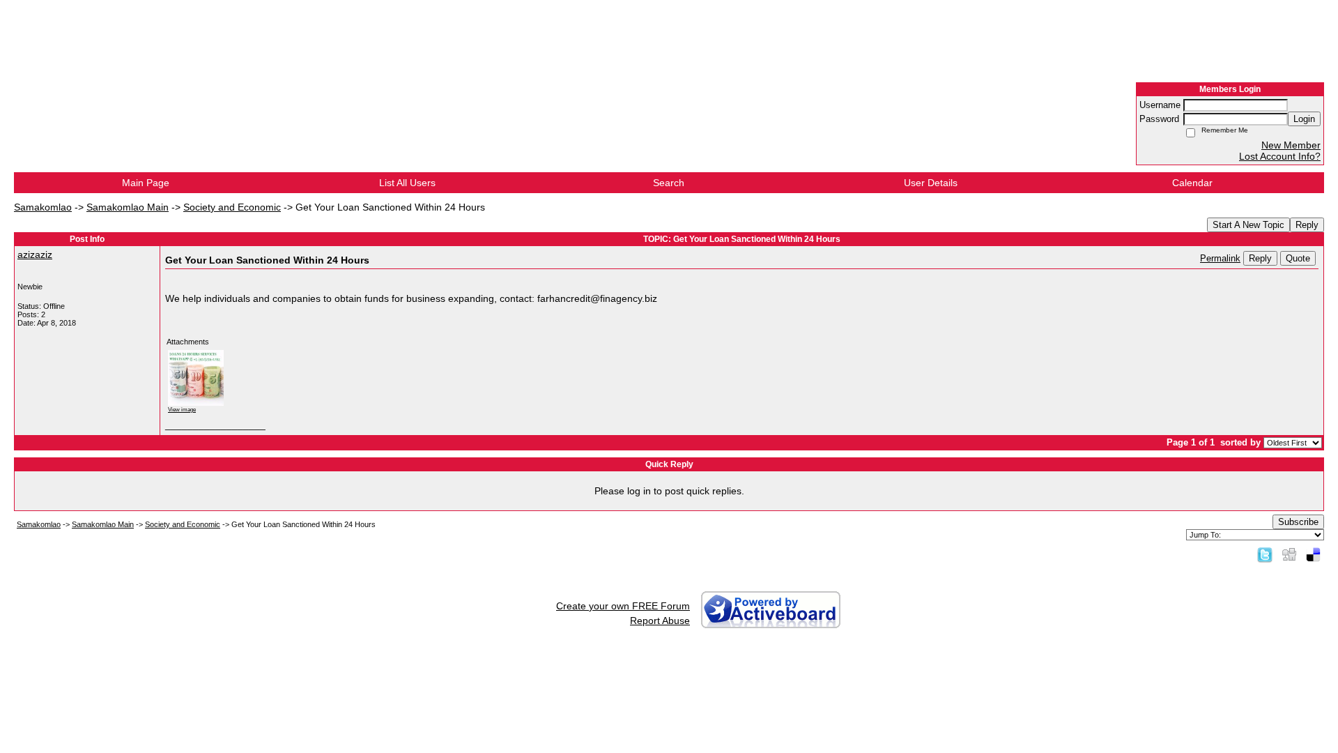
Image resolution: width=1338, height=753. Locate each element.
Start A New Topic (1248, 225)
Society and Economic (232, 207)
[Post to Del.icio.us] (1313, 554)
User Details (931, 182)
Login (1304, 119)
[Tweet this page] (1265, 554)
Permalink (1220, 259)
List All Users (407, 182)
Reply (1306, 225)
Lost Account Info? (1280, 156)
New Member (1291, 145)
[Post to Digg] (1289, 554)
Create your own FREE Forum (623, 605)
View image (182, 409)
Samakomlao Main (127, 207)
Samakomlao (43, 207)
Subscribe (1298, 522)
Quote (1298, 258)
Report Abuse (660, 620)
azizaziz (34, 254)
